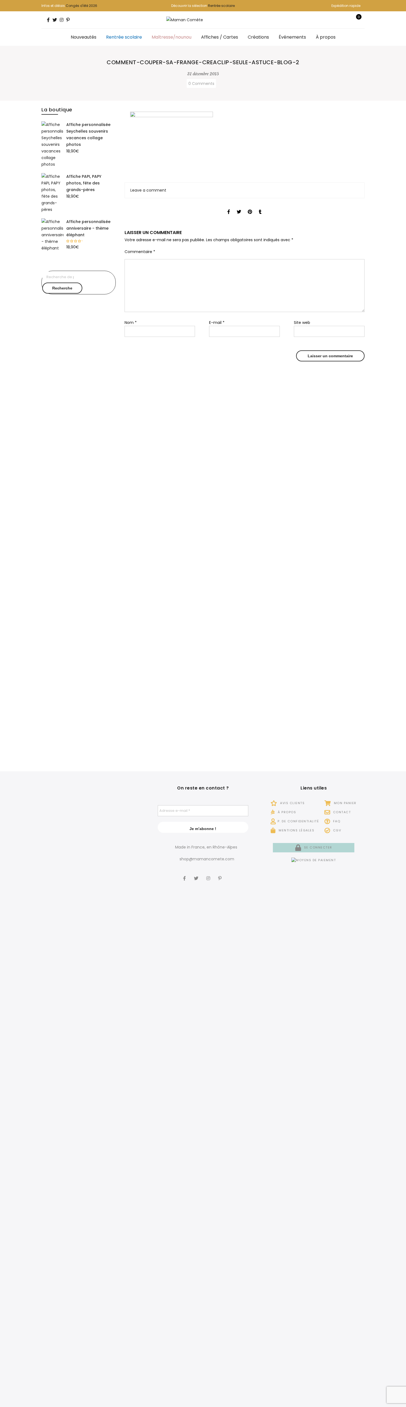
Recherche (62, 288)
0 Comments (201, 83)
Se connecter (317, 847)
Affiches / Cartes (219, 37)
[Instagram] (209, 875)
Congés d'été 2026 (81, 5)
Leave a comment (148, 190)
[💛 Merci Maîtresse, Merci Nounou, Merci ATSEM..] (127, 1174)
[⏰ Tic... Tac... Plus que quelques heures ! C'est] (127, 898)
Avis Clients (292, 803)
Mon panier (345, 803)
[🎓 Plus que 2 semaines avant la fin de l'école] (57, 1215)
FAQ (336, 821)
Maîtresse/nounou (171, 37)
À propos (326, 37)
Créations (258, 37)
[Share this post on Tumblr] (260, 206)
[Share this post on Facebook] (228, 206)
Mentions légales (296, 830)
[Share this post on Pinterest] (250, 206)
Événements (292, 37)
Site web (302, 322)
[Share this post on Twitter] (239, 206)
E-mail (217, 322)
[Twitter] (197, 875)
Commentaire (140, 251)
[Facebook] (185, 875)
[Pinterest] (220, 875)
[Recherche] (339, 20)
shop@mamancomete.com (207, 859)
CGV (336, 830)
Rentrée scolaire (221, 5)
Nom (131, 322)
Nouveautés (83, 37)
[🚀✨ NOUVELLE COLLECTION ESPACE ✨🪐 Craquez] (92, 925)
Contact (341, 812)
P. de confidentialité (298, 821)
